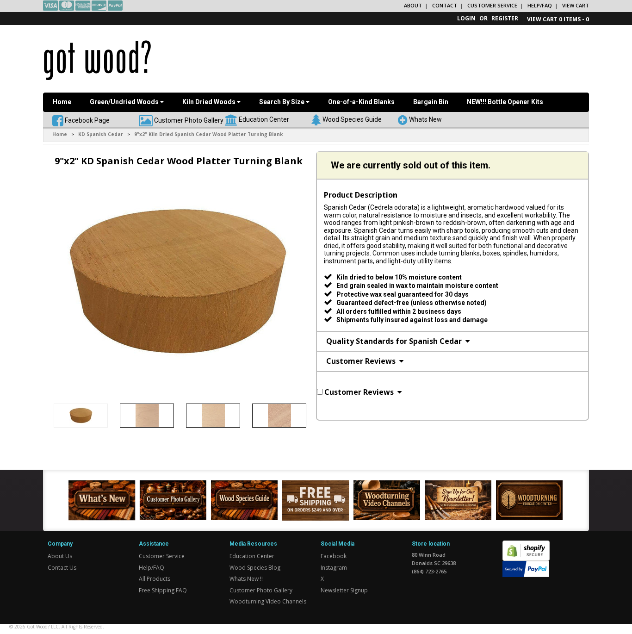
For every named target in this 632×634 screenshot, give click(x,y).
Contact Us (62, 568)
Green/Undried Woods (125, 102)
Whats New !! (246, 579)
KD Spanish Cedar (100, 134)
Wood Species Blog (254, 568)
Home (62, 102)
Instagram (334, 568)
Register (504, 18)
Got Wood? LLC (43, 626)
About (413, 5)
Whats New (425, 119)
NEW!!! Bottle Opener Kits (505, 102)
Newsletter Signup (344, 590)
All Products (154, 579)
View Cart (575, 5)
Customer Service (492, 5)
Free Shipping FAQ (163, 590)
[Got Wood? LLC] (97, 60)
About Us (60, 556)
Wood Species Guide (352, 119)
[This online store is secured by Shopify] (526, 545)
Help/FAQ (539, 5)
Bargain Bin (430, 102)
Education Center (264, 119)
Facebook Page (86, 120)
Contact (444, 5)
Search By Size (282, 102)
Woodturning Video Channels (267, 601)
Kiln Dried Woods (209, 102)
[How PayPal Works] (525, 568)
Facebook (334, 556)
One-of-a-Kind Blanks (361, 102)
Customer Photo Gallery (188, 120)
